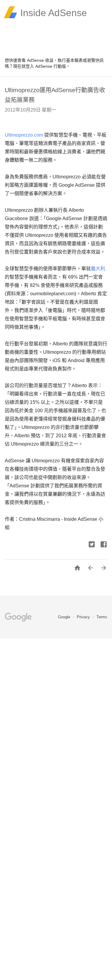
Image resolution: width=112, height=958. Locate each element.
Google (64, 617)
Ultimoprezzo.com (24, 134)
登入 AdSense (39, 66)
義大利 (98, 268)
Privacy (84, 617)
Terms (101, 617)
